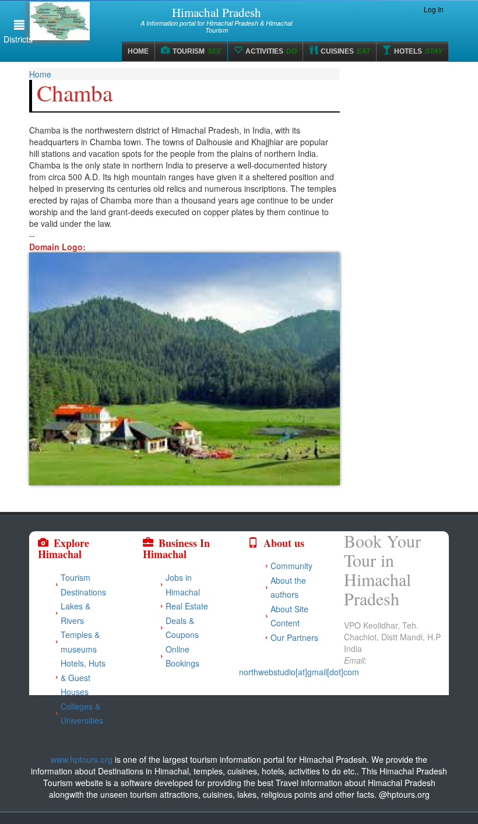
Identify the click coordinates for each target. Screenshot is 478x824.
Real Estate (187, 606)
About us (283, 542)
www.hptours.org (82, 759)
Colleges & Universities (82, 713)
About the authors (288, 587)
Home (138, 51)
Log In (434, 9)
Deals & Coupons (182, 628)
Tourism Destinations (83, 584)
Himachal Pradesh (216, 12)
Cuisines (345, 51)
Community (291, 565)
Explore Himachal (63, 548)
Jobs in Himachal (183, 584)
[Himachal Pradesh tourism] (239, 747)
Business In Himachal (176, 548)
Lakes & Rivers (75, 613)
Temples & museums (80, 642)
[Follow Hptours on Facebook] (387, 10)
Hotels (418, 51)
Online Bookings (182, 656)
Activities (271, 51)
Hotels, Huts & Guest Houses (83, 677)
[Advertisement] (403, 147)
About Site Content (289, 616)
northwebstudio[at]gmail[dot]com (299, 672)
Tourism (197, 51)
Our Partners (294, 637)
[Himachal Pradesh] (71, 21)
